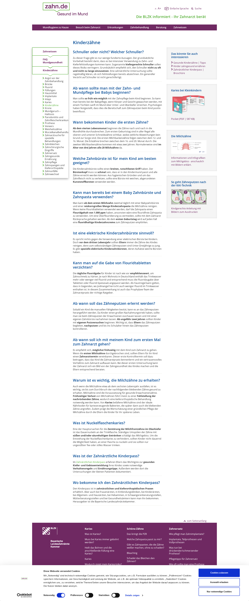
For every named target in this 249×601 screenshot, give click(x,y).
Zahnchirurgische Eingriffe (54, 149)
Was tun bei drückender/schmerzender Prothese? (183, 550)
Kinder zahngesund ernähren (189, 66)
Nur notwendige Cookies (219, 591)
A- (156, 8)
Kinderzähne (50, 70)
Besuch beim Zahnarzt (88, 27)
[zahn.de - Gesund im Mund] (75, 9)
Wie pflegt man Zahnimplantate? (186, 534)
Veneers (49, 126)
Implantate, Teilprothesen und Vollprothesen (185, 541)
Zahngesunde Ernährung (52, 158)
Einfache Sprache (179, 8)
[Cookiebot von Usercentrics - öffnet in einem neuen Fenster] (24, 595)
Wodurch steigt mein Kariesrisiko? (103, 564)
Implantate (51, 96)
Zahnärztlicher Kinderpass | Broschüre (188, 71)
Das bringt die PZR (137, 534)
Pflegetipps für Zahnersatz (183, 558)
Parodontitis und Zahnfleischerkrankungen (58, 119)
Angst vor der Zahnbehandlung (54, 80)
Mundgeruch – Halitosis (53, 113)
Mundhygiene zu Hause (56, 27)
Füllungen (50, 90)
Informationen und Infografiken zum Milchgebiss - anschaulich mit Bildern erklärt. (188, 161)
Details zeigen (132, 595)
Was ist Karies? (93, 534)
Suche (198, 8)
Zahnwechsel (52, 174)
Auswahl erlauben (219, 582)
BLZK (147, 16)
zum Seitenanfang (196, 520)
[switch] (89, 595)
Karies (48, 102)
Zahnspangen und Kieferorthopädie (55, 167)
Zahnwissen (179, 27)
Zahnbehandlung (139, 27)
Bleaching (132, 553)
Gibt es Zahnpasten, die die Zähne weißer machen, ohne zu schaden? (145, 546)
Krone (48, 108)
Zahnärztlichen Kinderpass (90, 462)
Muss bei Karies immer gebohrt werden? (102, 541)
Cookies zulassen (219, 572)
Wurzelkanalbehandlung (58, 132)
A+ (159, 8)
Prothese (50, 123)
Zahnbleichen (52, 144)
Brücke (48, 84)
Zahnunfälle (51, 171)
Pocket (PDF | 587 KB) (183, 119)
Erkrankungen (115, 27)
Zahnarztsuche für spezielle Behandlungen (55, 138)
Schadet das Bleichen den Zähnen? (141, 560)
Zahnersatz (51, 153)
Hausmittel (51, 93)
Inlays (48, 99)
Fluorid (48, 87)
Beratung (161, 27)
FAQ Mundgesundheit (53, 61)
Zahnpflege (51, 162)
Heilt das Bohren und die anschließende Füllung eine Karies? (99, 550)
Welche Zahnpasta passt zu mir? (144, 539)
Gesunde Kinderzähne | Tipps (189, 62)
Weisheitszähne (53, 129)
